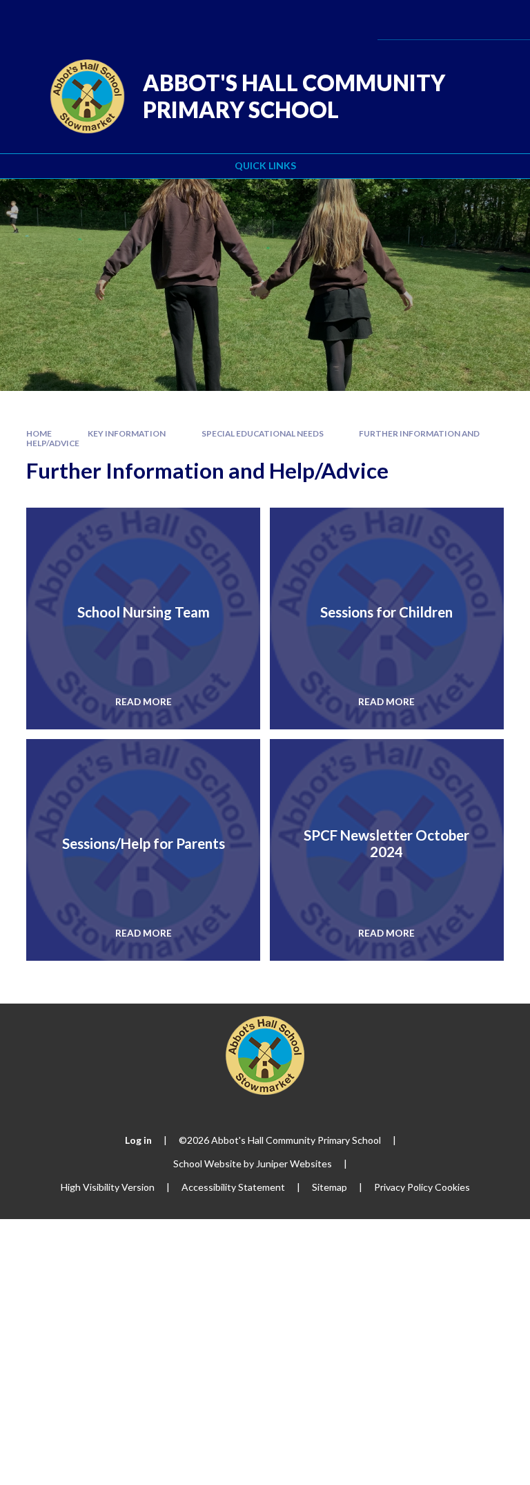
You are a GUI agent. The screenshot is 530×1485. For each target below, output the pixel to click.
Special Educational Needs (263, 433)
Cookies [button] (452, 1187)
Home (39, 433)
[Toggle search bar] (463, 19)
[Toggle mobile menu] (500, 19)
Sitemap (329, 1187)
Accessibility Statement (233, 1187)
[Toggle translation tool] (428, 19)
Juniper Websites (294, 1163)
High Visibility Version (108, 1187)
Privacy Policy (403, 1187)
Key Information (127, 433)
